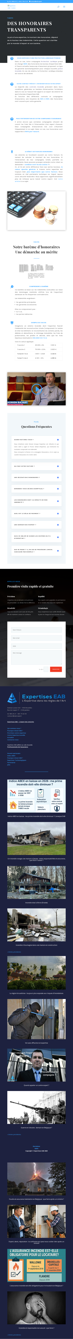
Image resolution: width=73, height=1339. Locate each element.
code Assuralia (27, 745)
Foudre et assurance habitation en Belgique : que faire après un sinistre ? (36, 1199)
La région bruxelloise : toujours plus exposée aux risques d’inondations (36, 993)
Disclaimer (36, 1146)
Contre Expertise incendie (16, 735)
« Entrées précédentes (14, 952)
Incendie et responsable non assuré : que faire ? (36, 1328)
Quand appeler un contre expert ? (36, 1085)
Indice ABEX (11, 756)
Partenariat (11, 762)
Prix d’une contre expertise (16, 733)
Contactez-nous (13, 740)
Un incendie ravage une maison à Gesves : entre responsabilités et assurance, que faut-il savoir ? (36, 859)
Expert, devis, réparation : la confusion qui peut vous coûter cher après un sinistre (36, 1242)
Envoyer (56, 669)
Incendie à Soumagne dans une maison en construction (36, 945)
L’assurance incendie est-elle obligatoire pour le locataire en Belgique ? (36, 1286)
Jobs (8, 765)
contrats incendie (36, 87)
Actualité (10, 737)
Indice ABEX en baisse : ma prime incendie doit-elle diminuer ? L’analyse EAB (36, 816)
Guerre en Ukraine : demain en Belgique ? (36, 1128)
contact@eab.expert (14, 716)
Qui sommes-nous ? (14, 728)
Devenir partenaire (13, 753)
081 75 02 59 (22, 714)
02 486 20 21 (11, 714)
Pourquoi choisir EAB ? (15, 731)
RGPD (36, 1148)
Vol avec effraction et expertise (36, 1043)
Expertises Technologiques (16, 760)
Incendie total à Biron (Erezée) (36, 903)
